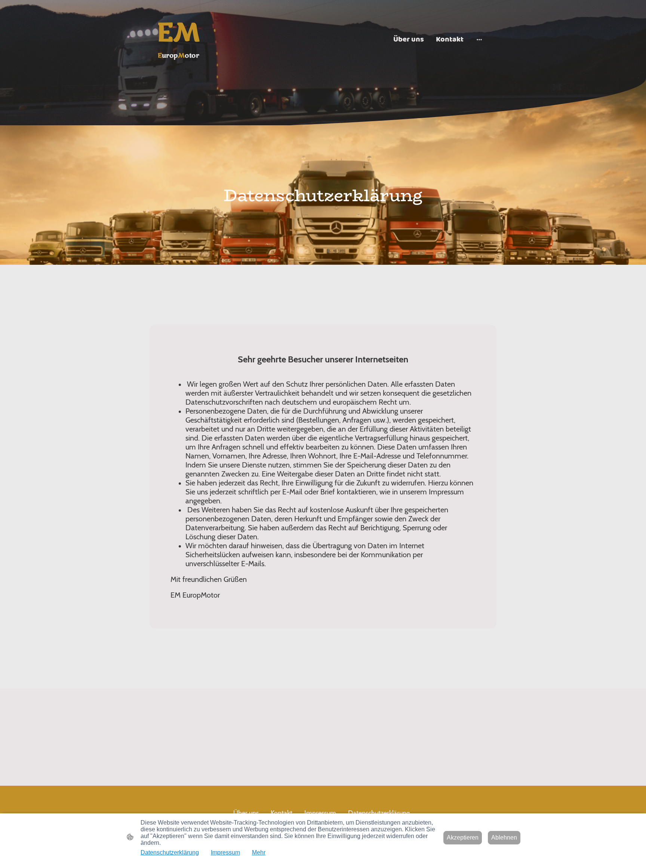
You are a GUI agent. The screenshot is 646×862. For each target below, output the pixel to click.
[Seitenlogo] (179, 67)
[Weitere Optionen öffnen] (479, 39)
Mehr (258, 852)
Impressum (225, 852)
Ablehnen (504, 837)
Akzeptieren (463, 837)
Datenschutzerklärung (170, 852)
